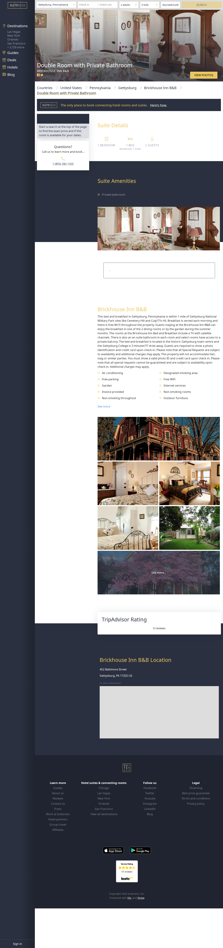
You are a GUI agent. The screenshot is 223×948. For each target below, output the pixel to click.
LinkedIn (150, 809)
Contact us (58, 804)
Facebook (150, 788)
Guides (58, 788)
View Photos (203, 75)
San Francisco (16, 43)
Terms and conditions (196, 798)
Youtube (149, 798)
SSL (129, 898)
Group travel (57, 824)
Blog (150, 814)
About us (58, 793)
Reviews (58, 798)
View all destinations (103, 814)
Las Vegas (13, 32)
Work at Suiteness (58, 814)
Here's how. (158, 105)
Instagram (150, 804)
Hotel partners (58, 819)
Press (57, 809)
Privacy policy (196, 804)
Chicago (104, 788)
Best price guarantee (196, 793)
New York (13, 35)
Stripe (140, 898)
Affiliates (58, 830)
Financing (196, 788)
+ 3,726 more (15, 47)
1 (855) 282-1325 (63, 164)
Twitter (150, 793)
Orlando (12, 39)
